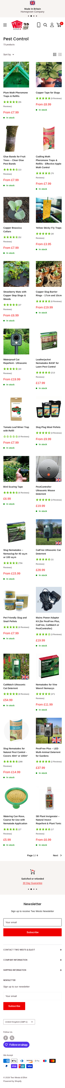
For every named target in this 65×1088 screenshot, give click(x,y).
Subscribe (32, 932)
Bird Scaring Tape (13, 486)
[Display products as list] (60, 54)
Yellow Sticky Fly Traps (49, 227)
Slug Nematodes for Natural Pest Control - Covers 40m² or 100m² (15, 752)
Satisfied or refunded (12, 878)
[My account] (52, 25)
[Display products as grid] (54, 54)
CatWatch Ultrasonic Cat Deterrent (14, 686)
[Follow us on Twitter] (12, 1038)
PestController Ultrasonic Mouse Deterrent (45, 490)
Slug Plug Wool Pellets (48, 427)
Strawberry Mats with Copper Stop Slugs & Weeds (14, 295)
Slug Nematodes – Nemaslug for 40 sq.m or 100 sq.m (15, 553)
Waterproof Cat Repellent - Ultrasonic (15, 361)
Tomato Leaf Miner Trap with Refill (16, 429)
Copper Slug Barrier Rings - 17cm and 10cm (49, 293)
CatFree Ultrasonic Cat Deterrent (48, 552)
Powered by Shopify (12, 1081)
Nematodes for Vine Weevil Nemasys (46, 686)
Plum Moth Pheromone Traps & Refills (15, 94)
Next (55, 855)
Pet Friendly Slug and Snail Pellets (15, 619)
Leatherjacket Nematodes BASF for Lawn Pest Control (47, 363)
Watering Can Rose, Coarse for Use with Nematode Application (15, 820)
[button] (16, 105)
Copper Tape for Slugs (48, 92)
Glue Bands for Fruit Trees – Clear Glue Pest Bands (14, 160)
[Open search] (45, 25)
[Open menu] (5, 25)
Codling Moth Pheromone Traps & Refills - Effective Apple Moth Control (48, 162)
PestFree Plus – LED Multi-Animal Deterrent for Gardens (48, 752)
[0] (59, 25)
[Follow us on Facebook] (5, 1038)
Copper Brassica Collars (12, 229)
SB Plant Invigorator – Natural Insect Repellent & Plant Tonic (48, 820)
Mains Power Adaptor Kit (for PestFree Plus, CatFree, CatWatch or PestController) (48, 623)
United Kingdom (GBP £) (16, 1022)
